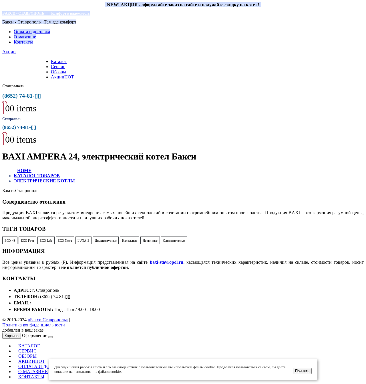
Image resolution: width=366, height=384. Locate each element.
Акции (9, 51)
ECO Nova (65, 240)
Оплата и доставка (32, 31)
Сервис (58, 66)
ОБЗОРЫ (27, 356)
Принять (302, 371)
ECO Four (27, 240)
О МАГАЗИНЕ (33, 371)
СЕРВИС (27, 350)
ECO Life (46, 240)
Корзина (12, 336)
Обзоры (58, 71)
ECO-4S (10, 240)
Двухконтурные (106, 240)
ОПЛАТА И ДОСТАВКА (43, 366)
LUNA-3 (83, 240)
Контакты (23, 42)
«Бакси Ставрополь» (48, 319)
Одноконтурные (174, 240)
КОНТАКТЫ (31, 376)
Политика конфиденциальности (33, 324)
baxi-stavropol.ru (166, 262)
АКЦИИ (31, 361)
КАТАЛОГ (29, 345)
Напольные (129, 240)
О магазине (25, 36)
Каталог (59, 61)
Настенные (150, 240)
